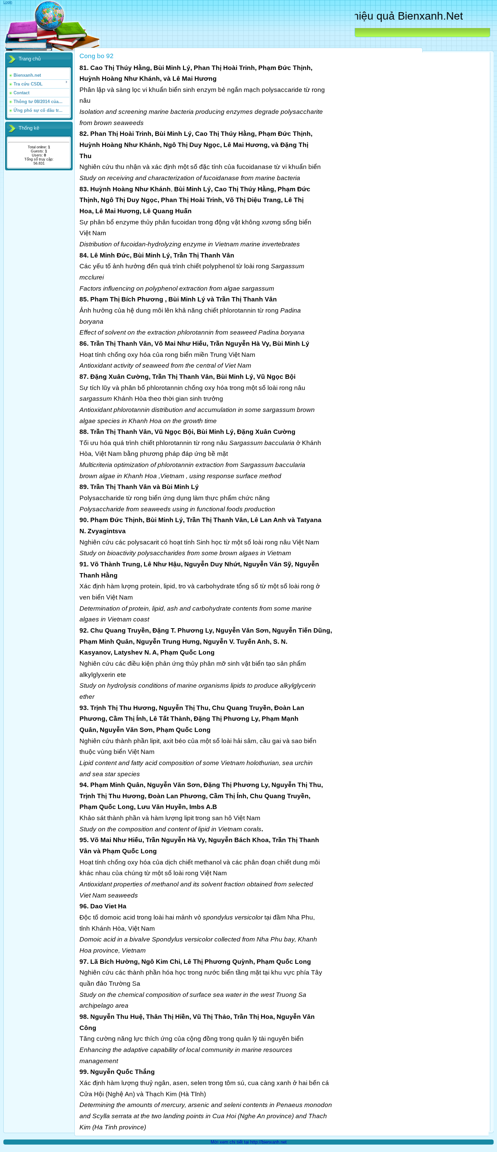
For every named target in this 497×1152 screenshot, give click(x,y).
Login (7, 2)
